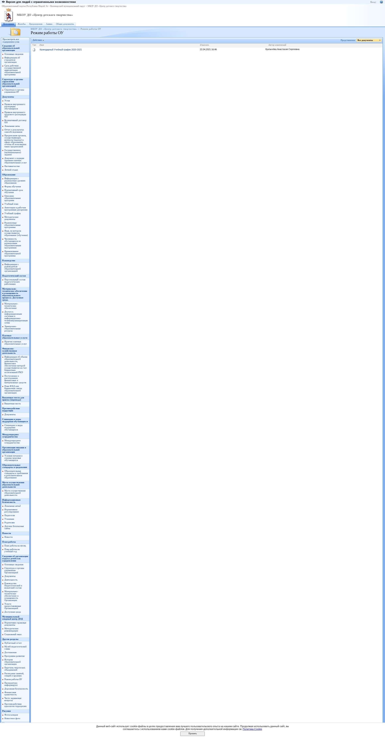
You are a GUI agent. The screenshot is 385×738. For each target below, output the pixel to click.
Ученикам (9, 519)
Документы (8, 97)
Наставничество (12, 166)
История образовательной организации (12, 662)
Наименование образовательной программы (12, 253)
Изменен (204, 45)
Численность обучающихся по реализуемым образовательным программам (12, 243)
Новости (6, 533)
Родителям (9, 522)
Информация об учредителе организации (12, 60)
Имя (42, 45)
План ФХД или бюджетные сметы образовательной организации (13, 389)
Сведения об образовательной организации (10, 48)
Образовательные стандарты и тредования (14, 466)
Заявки (49, 24)
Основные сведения (13, 54)
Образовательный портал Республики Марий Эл (25, 6)
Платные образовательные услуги (14, 336)
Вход (372, 2)
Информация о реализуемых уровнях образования (14, 180)
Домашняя (8, 24)
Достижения (10, 652)
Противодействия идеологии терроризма (15, 705)
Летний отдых (11, 170)
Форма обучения (12, 186)
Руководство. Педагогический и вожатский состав (13, 585)
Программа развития (14, 656)
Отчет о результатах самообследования (14, 131)
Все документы (365, 40)
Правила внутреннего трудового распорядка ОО (15, 114)
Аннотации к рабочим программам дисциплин (15, 208)
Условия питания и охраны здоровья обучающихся (13, 458)
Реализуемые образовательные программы (12, 225)
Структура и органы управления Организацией (14, 570)
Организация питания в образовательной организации (14, 449)
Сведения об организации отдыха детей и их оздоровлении (15, 558)
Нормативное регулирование (11, 510)
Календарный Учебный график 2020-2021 (61, 49)
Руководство (8, 260)
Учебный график (12, 213)
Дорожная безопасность (16, 689)
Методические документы (11, 218)
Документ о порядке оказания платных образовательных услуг (15, 160)
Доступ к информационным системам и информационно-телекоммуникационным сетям (16, 317)
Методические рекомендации (11, 629)
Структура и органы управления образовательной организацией (12, 82)
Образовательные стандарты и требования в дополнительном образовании (16, 474)
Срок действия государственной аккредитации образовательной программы (12, 70)
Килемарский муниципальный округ (67, 6)
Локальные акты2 (12, 506)
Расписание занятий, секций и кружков (14, 674)
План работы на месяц (15, 546)
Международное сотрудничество (10, 435)
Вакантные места (12, 404)
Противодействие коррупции (11, 409)
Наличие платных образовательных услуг (15, 343)
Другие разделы (10, 639)
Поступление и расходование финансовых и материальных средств (15, 379)
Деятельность (10, 580)
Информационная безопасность (11, 501)
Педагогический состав (14, 276)
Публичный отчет (13, 643)
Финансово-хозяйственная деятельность (9, 351)
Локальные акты (12, 126)
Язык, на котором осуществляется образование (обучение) (16, 233)
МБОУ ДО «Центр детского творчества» (107, 6)
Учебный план (11, 204)
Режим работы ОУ (13, 679)
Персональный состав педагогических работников (14, 282)
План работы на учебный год (12, 550)
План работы (9, 542)
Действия (37, 40)
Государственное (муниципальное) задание (12, 152)
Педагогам (9, 515)
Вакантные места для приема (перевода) (13, 398)
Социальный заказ (12, 634)
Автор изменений (277, 45)
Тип (34, 45)
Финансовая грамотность (10, 693)
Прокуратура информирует (11, 684)
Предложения (35, 24)
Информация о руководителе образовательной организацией (12, 267)
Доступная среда (12, 612)
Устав (7, 101)
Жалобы (21, 24)
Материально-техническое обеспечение (11, 306)
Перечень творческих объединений (14, 669)
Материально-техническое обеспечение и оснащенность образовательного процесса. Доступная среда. (14, 294)
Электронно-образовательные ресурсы (12, 328)
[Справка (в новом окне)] (381, 2)
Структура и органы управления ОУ (14, 91)
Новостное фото (12, 718)
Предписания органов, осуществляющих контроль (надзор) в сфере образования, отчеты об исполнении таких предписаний (15, 141)
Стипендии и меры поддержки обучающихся (15, 420)
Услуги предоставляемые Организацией (12, 606)
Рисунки (6, 711)
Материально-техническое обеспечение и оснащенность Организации (11, 595)
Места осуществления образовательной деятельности (13, 484)
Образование (8, 175)
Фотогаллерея (11, 715)
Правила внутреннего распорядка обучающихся (14, 106)
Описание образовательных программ (12, 198)
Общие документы (65, 24)
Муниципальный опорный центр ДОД (12, 618)
